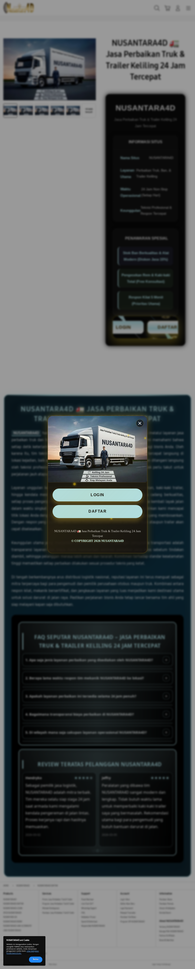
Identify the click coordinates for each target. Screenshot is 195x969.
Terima (35, 959)
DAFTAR (97, 511)
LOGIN (97, 495)
